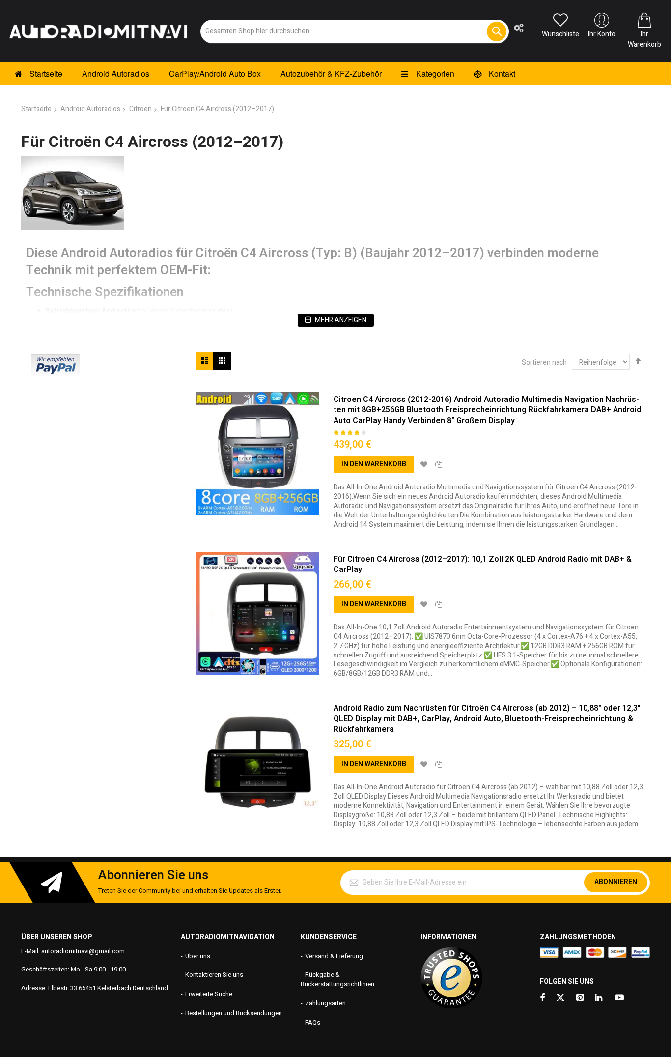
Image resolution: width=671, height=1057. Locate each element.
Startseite (36, 109)
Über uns (197, 956)
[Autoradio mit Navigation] (98, 31)
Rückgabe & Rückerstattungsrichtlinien (337, 979)
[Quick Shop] (257, 453)
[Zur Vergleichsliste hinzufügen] (438, 464)
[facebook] (542, 998)
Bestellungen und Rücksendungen (233, 1013)
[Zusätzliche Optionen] (55, 374)
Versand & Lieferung (334, 956)
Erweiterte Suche (208, 994)
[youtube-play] (619, 998)
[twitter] (560, 998)
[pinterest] (580, 998)
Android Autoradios (90, 109)
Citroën (140, 109)
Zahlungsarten (325, 1003)
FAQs (312, 1022)
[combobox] (354, 31)
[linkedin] (599, 998)
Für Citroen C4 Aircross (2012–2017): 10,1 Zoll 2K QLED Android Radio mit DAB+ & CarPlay (483, 564)
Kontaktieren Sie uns (214, 974)
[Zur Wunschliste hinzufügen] (424, 464)
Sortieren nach (544, 362)
